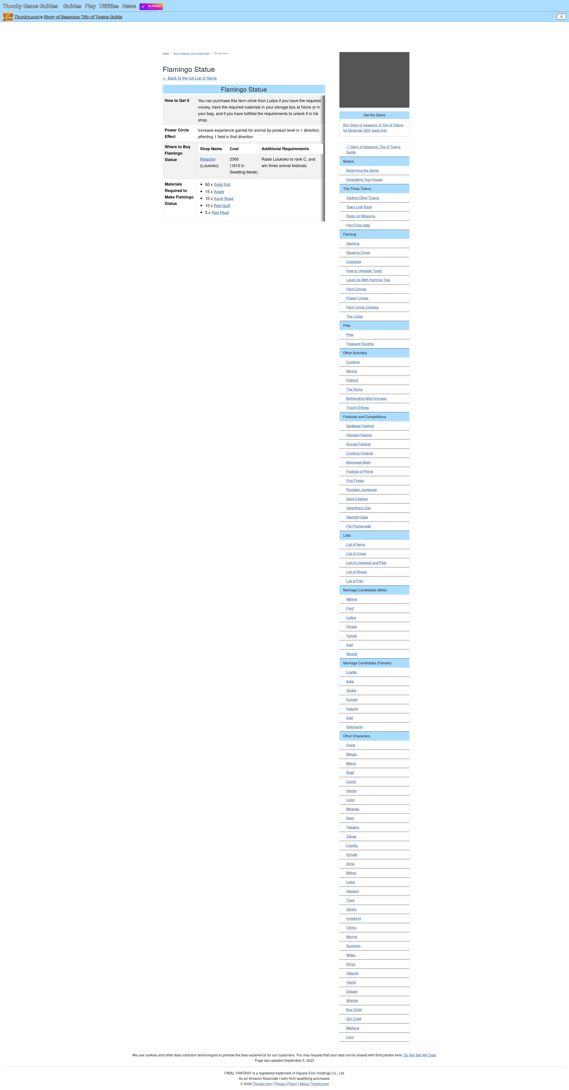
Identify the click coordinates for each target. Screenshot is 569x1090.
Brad (350, 772)
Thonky (30, 6)
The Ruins (354, 389)
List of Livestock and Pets (366, 562)
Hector (351, 790)
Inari (349, 644)
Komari (352, 699)
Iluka (350, 681)
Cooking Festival (359, 453)
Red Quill (222, 205)
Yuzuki (351, 635)
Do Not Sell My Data (420, 1055)
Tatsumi (352, 973)
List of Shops (356, 571)
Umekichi (353, 918)
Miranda (352, 808)
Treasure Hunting (360, 343)
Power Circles (357, 298)
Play (90, 6)
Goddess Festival (360, 425)
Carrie (351, 781)
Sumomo (353, 945)
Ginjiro (351, 909)
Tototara (352, 827)
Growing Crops (358, 252)
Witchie (352, 1000)
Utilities (109, 6)
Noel (350, 818)
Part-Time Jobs (358, 225)
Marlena (352, 1027)
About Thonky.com (314, 1083)
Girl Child (353, 1018)
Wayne (351, 599)
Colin (350, 799)
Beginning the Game (362, 170)
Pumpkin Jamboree (361, 489)
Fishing (352, 380)
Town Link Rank (359, 206)
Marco (351, 763)
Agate (219, 191)
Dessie (351, 991)
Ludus (351, 617)
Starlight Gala (357, 517)
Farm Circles (356, 288)
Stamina (352, 243)
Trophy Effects (357, 407)
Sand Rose (224, 198)
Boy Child (354, 1009)
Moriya (351, 936)
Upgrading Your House (364, 179)
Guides (72, 6)
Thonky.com (27, 17)
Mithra (351, 872)
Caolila (352, 845)
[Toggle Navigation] (561, 17)
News (129, 6)
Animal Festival (358, 444)
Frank (350, 745)
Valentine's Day (358, 507)
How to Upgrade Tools (364, 270)
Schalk (351, 854)
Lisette (351, 672)
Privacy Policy (285, 1083)
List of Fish (354, 580)
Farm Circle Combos (362, 307)
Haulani (352, 891)
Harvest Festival (359, 434)
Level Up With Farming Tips (368, 279)
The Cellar (354, 316)
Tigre (350, 900)
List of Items (355, 544)
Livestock (353, 261)
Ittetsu (351, 954)
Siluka (351, 690)
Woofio (351, 653)
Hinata (351, 626)
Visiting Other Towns (362, 197)
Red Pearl (220, 212)
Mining (351, 371)
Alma (350, 863)
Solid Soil (222, 184)
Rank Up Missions (360, 215)
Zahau (351, 836)
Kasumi (352, 708)
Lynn (350, 1036)
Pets (349, 334)
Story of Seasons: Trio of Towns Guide (83, 17)
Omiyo (351, 927)
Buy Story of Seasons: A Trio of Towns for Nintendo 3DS (373, 127)
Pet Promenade (358, 526)
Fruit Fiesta (355, 480)
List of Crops (356, 553)
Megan (351, 754)
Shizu (350, 964)
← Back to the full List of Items (190, 78)
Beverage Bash (358, 462)
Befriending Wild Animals (366, 398)
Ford (350, 608)
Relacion (208, 159)
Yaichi (351, 982)
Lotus (350, 881)
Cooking (353, 361)
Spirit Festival (357, 498)
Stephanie (354, 726)
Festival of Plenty (359, 471)
